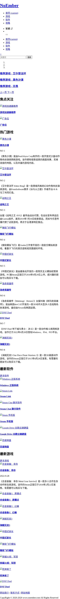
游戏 (8, 16)
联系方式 (14, 593)
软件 (8, 20)
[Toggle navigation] (7, 34)
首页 (12, 13)
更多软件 (4, 376)
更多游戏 (4, 461)
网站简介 (4, 593)
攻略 (8, 23)
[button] (3, 92)
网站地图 (25, 593)
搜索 (29, 57)
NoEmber (9, 5)
